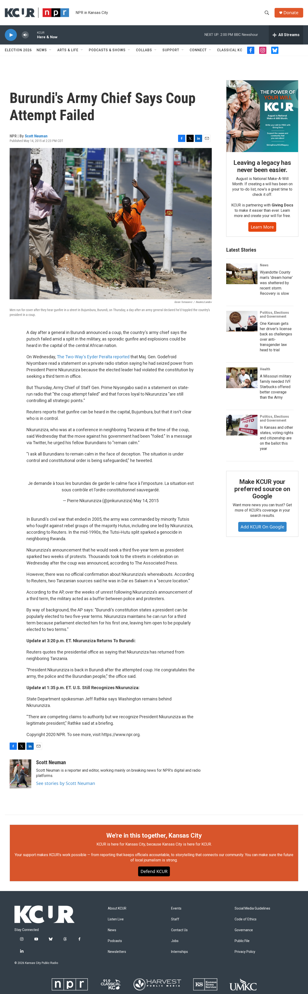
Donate (290, 12)
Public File (242, 941)
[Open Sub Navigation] (50, 50)
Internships (179, 952)
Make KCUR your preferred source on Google (262, 489)
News (42, 50)
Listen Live (116, 919)
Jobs (175, 941)
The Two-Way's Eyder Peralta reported (93, 356)
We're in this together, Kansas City (154, 835)
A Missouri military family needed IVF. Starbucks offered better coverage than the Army (275, 387)
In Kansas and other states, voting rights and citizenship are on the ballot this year (276, 438)
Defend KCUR (154, 871)
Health (265, 369)
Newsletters (117, 952)
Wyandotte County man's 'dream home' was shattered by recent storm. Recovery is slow (276, 283)
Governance (244, 930)
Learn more (262, 227)
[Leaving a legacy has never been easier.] (262, 116)
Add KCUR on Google (262, 527)
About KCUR (117, 908)
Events (176, 908)
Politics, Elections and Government (274, 314)
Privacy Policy (245, 952)
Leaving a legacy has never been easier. (262, 166)
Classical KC (229, 50)
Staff (175, 919)
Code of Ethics (246, 919)
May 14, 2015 (146, 500)
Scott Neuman (36, 136)
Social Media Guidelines (252, 908)
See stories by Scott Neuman (65, 783)
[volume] (25, 35)
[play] (11, 35)
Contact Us (179, 930)
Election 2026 (18, 50)
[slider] (33, 34)
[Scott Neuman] (20, 773)
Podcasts (115, 941)
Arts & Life (67, 50)
